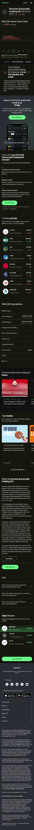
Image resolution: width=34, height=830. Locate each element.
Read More (7, 463)
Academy (13, 209)
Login (25, 2)
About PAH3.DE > (17, 62)
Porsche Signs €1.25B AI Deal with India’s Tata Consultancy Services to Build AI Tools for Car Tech (14, 403)
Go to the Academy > (18, 469)
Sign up (3, 55)
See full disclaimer (20, 788)
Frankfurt (9, 559)
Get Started (10, 567)
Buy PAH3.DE (17, 117)
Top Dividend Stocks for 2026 (14, 445)
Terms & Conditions (18, 796)
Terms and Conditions (10, 788)
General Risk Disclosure (7, 796)
